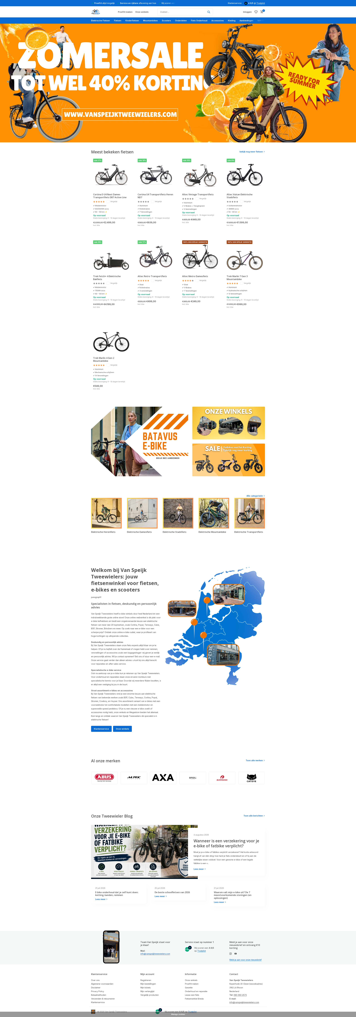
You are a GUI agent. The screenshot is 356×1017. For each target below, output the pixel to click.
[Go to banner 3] (228, 460)
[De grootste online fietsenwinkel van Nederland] (101, 12)
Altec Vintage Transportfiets (198, 194)
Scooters (166, 20)
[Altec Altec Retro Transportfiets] (156, 256)
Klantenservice (235, 3)
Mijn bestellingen (148, 984)
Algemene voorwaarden (102, 984)
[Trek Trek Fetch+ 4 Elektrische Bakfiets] (111, 256)
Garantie (189, 987)
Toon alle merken (254, 760)
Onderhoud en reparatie (196, 991)
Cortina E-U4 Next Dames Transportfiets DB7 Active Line (110, 196)
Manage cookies (178, 1014)
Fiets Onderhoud (199, 20)
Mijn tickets (145, 987)
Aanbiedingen (246, 20)
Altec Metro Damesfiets (195, 276)
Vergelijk (113, 201)
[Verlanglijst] (256, 12)
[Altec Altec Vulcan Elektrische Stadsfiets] (245, 175)
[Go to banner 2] (228, 423)
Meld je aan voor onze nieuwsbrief (245, 960)
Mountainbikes (150, 20)
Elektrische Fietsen (100, 20)
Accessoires (218, 20)
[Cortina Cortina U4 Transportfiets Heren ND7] (156, 175)
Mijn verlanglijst (147, 991)
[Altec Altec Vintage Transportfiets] (200, 175)
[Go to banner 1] (139, 441)
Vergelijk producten (149, 995)
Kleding (231, 20)
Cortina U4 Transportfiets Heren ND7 (155, 196)
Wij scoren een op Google (151, 3)
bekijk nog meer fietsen (251, 151)
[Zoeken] (209, 12)
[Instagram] (230, 953)
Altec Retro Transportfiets (152, 276)
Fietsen (117, 20)
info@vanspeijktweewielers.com (155, 954)
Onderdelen (181, 20)
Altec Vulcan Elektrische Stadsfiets (240, 196)
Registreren (145, 980)
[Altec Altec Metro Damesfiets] (200, 256)
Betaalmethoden (98, 995)
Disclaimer (95, 987)
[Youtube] (235, 953)
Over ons (95, 980)
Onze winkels (142, 12)
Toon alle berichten (253, 815)
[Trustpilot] (224, 12)
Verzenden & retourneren (103, 999)
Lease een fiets (192, 995)
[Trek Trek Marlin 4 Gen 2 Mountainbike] (111, 338)
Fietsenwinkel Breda (194, 999)
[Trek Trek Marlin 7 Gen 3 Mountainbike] (245, 256)
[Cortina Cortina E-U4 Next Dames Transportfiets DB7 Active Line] (111, 175)
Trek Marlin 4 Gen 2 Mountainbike (103, 359)
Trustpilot (260, 3)
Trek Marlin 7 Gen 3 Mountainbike (237, 278)
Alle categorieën (255, 496)
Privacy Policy (97, 991)
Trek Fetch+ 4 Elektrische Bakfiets (107, 278)
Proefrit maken (125, 12)
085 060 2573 (240, 995)
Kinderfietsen (132, 20)
